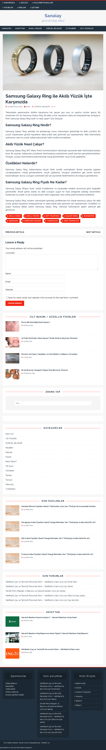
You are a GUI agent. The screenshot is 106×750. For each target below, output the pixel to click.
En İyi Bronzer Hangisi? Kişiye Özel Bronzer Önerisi (44, 370)
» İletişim (34, 8)
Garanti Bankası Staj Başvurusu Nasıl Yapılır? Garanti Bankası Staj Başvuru (54, 633)
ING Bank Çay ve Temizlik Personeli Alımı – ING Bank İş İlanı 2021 (50, 649)
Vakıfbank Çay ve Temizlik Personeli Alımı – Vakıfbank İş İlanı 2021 (35, 582)
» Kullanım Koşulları (42, 3)
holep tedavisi (11, 683)
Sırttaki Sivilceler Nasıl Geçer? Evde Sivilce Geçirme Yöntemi (49, 338)
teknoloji (52, 221)
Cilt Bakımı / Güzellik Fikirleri (53, 317)
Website (9, 290)
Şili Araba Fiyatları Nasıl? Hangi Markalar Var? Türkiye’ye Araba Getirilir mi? (55, 538)
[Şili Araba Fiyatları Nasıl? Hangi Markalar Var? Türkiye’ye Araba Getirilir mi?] (12, 546)
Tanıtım (9, 475)
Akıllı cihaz (15, 216)
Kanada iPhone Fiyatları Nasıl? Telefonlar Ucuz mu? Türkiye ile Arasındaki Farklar (58, 506)
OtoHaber (71, 28)
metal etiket (10, 689)
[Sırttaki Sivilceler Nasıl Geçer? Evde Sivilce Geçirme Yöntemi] (12, 346)
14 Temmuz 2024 (15, 107)
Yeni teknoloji (71, 221)
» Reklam (21, 8)
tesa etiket (10, 686)
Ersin (28, 107)
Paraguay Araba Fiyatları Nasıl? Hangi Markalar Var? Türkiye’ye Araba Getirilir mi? (58, 522)
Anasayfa (6, 28)
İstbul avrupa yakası (76, 595)
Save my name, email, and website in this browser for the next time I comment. (43, 298)
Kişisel (8, 457)
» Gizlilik (23, 3)
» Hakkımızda (8, 3)
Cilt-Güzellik (87, 28)
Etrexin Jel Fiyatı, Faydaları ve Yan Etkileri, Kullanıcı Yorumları (49, 354)
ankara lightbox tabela (15, 695)
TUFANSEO (10, 489)
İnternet (9, 452)
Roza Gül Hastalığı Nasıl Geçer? (35, 322)
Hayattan (20, 28)
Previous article (15, 232)
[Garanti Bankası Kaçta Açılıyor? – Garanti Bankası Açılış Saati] (12, 625)
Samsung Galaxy (32, 221)
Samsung (13, 221)
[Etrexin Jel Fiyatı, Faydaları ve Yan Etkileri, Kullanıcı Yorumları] (12, 362)
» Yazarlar (7, 8)
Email (8, 282)
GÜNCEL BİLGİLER (54, 28)
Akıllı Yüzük (33, 216)
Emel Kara (72, 582)
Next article (93, 232)
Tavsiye (9, 480)
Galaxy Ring (72, 216)
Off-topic (10, 466)
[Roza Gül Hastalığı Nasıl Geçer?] (12, 330)
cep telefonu (52, 216)
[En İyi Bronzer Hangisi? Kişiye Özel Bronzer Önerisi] (12, 378)
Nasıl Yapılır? (35, 28)
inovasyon (89, 216)
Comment (10, 253)
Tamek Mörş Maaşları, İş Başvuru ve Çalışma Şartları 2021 (31, 591)
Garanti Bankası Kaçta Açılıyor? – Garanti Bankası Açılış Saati (49, 617)
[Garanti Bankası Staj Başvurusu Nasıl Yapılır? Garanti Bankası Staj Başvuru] (12, 641)
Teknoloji (10, 484)
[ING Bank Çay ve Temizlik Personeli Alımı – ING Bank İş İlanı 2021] (12, 657)
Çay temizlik (73, 600)
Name (8, 273)
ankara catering (12, 692)
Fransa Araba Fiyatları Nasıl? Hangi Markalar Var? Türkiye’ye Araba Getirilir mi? (57, 554)
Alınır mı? (10, 434)
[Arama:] (53, 403)
